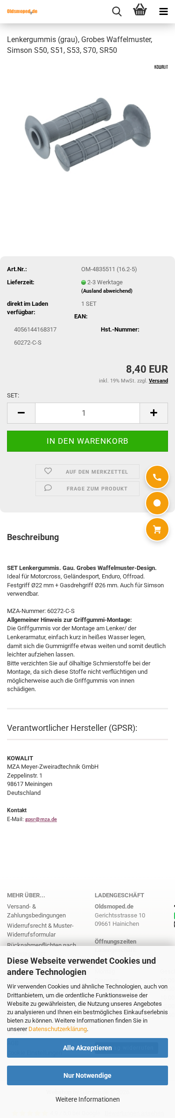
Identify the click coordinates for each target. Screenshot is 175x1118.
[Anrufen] (157, 477)
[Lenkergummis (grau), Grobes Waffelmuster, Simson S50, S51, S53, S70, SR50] (88, 133)
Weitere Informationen (88, 1099)
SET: (13, 395)
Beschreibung (33, 537)
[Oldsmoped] (18, 11)
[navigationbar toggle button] (163, 11)
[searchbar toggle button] (116, 11)
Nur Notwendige (87, 1075)
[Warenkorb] (157, 529)
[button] (21, 413)
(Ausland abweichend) (107, 291)
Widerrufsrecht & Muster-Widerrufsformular (40, 930)
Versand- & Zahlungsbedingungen (36, 911)
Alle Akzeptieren (87, 1048)
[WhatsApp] (157, 503)
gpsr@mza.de (41, 819)
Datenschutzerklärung (57, 1028)
